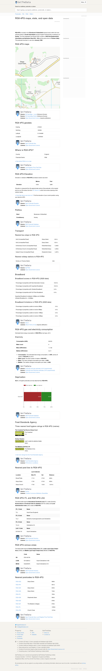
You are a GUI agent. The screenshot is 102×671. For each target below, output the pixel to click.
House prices (20, 632)
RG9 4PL (18, 607)
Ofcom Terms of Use (31, 325)
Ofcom (27, 323)
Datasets (34, 634)
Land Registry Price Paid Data (33, 167)
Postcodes (18, 14)
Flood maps (20, 634)
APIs (33, 632)
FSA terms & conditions (32, 463)
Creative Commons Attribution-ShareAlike (37, 493)
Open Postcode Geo (30, 143)
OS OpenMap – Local (31, 114)
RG (23, 14)
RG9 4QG (18, 591)
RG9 (27, 14)
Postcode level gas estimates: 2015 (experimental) (38, 368)
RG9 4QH (18, 588)
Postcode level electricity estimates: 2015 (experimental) (40, 370)
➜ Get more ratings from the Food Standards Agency (29, 455)
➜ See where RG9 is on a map (23, 161)
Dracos (27, 491)
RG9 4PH (18, 584)
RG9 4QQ (18, 581)
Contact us (47, 634)
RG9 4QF (18, 604)
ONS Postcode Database (32, 224)
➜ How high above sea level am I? (24, 195)
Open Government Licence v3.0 (56, 649)
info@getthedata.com (22, 627)
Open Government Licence (33, 118)
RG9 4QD (18, 600)
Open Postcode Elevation (32, 203)
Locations (19, 636)
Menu (83, 2)
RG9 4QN (18, 597)
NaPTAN (27, 268)
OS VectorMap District (31, 116)
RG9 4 (31, 14)
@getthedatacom (21, 625)
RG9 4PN (18, 610)
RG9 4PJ (18, 594)
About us (46, 632)
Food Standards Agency (31, 461)
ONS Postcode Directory (31, 538)
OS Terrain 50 (36, 190)
